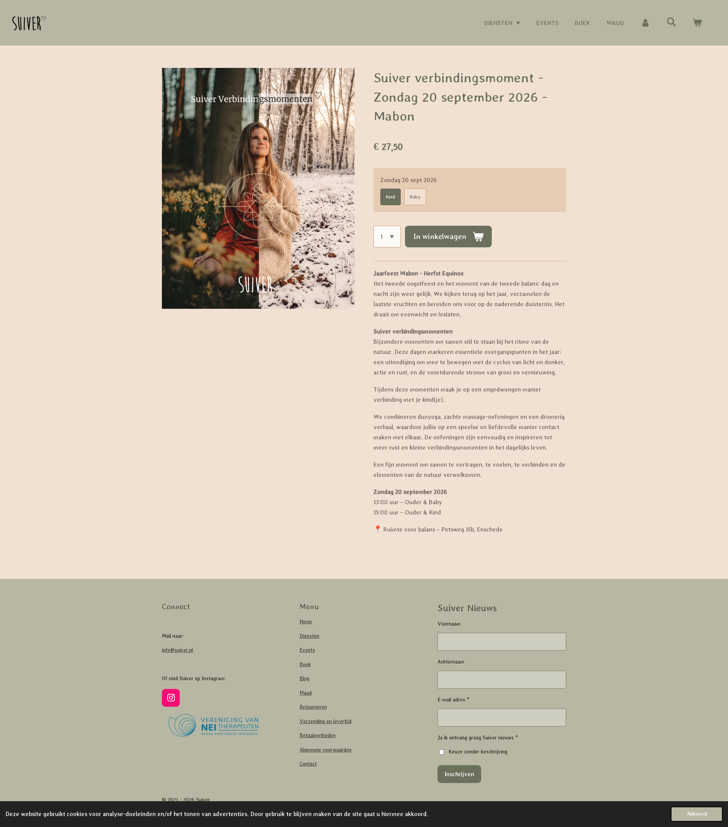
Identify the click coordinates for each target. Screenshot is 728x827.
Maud (306, 693)
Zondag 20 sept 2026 (408, 179)
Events (307, 650)
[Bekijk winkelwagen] (697, 23)
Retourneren (313, 707)
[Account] (645, 23)
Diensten (309, 636)
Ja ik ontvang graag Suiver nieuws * (478, 738)
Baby (415, 197)
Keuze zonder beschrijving (478, 752)
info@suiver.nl (177, 650)
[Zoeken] (671, 22)
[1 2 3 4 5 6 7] (387, 236)
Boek (305, 664)
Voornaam (449, 624)
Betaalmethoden (318, 735)
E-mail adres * (453, 700)
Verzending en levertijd (325, 721)
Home (306, 621)
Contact (308, 764)
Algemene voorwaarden (325, 750)
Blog (304, 678)
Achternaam (451, 662)
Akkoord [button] (697, 814)
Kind (390, 197)
